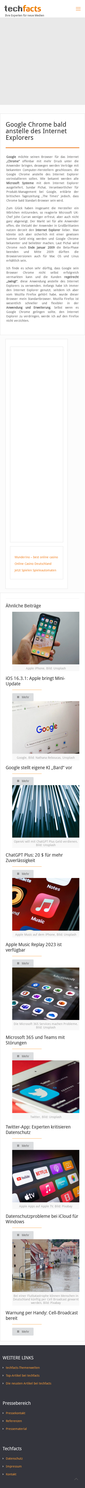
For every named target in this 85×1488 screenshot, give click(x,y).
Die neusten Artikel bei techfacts (28, 1383)
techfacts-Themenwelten (23, 1367)
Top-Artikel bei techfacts (22, 1375)
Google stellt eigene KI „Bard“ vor (39, 767)
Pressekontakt (15, 1413)
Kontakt (11, 1474)
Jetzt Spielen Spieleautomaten (35, 570)
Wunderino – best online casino (36, 557)
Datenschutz (14, 1458)
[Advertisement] (42, 62)
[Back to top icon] (76, 1479)
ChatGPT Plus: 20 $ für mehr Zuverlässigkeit (34, 857)
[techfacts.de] (22, 10)
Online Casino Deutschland (33, 563)
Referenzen (14, 1421)
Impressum (14, 1466)
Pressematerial (16, 1429)
